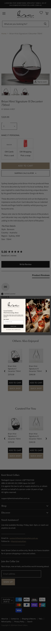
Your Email (6, 319)
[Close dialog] (48, 300)
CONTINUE (13, 326)
